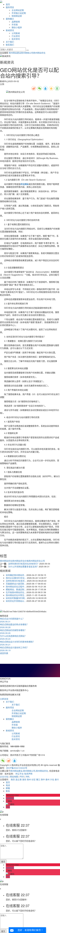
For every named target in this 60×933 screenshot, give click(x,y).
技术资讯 (16, 38)
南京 (13, 779)
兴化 (52, 779)
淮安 (24, 779)
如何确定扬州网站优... (16, 575)
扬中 (43, 779)
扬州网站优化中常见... (16, 595)
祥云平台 (19, 773)
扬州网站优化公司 (37, 560)
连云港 (18, 779)
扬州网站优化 (39, 52)
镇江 (38, 779)
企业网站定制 (18, 10)
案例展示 (10, 18)
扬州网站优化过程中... (16, 586)
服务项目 (10, 7)
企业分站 (4, 776)
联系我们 (10, 44)
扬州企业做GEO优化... (16, 577)
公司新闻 (16, 33)
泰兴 (57, 779)
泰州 (47, 779)
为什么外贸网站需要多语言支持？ (23, 566)
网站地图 (14, 776)
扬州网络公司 (27, 52)
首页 (8, 4)
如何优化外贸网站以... (16, 600)
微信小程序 (17, 27)
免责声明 (28, 773)
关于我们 (10, 41)
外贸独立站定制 (19, 13)
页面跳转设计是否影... (16, 583)
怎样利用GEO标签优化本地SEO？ (23, 563)
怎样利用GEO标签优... (16, 580)
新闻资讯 (10, 30)
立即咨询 (4, 698)
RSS (22, 776)
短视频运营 (17, 15)
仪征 (33, 779)
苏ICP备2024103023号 (16, 767)
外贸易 (15, 24)
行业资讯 (16, 36)
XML (28, 776)
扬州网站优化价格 (20, 560)
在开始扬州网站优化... (16, 592)
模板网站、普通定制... (16, 589)
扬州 (29, 779)
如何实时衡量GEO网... (16, 598)
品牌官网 (16, 21)
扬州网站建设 (15, 52)
